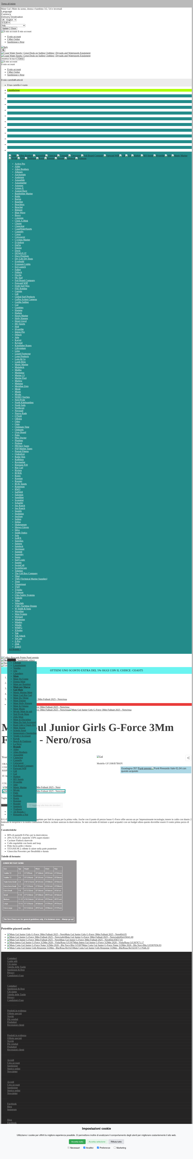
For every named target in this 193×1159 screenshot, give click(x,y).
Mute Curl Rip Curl (22, 695)
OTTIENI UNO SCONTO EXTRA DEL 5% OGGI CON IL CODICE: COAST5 (96, 670)
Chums (18, 223)
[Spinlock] (70, 158)
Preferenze (105, 1147)
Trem (17, 581)
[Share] (188, 758)
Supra (17, 557)
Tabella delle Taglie (16, 967)
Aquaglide (20, 180)
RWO (17, 489)
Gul (16, 305)
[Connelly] (62, 155)
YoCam (18, 638)
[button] (11, 660)
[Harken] (136, 155)
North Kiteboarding (24, 402)
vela (9, 93)
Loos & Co (20, 359)
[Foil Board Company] (92, 155)
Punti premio (32, 657)
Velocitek (19, 603)
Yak (17, 633)
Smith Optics (21, 532)
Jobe (17, 337)
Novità (10, 1016)
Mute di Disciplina (22, 719)
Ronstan (19, 478)
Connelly (19, 231)
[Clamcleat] (51, 155)
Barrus (18, 199)
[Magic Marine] (179, 155)
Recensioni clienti (15, 1025)
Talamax (19, 570)
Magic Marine (21, 364)
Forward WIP (21, 283)
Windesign (20, 619)
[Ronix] (40, 158)
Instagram (12, 1109)
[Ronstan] (49, 158)
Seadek (18, 511)
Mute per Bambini (22, 684)
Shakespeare (21, 524)
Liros (17, 351)
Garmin (18, 291)
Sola (17, 535)
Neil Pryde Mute (21, 714)
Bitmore (18, 210)
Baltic (17, 196)
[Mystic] (13, 158)
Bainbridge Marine (24, 193)
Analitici (89, 1147)
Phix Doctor (20, 437)
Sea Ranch (20, 505)
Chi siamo (12, 964)
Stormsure (19, 549)
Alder (17, 166)
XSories (18, 630)
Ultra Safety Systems (25, 595)
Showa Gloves (22, 527)
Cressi (18, 234)
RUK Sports (21, 484)
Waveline (19, 611)
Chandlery (12, 98)
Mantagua (19, 372)
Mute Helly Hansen (22, 703)
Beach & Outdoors (16, 138)
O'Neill (18, 416)
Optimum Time (22, 427)
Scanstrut (19, 500)
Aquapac (19, 185)
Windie (18, 625)
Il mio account (14, 36)
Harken (18, 313)
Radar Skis (20, 456)
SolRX (18, 538)
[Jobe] (168, 155)
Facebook (12, 1103)
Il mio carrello (7, 80)
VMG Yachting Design (26, 606)
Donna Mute (19, 681)
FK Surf (19, 277)
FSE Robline (21, 288)
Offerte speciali (14, 1013)
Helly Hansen (21, 318)
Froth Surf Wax (22, 286)
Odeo (17, 421)
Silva (17, 530)
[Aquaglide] (39, 155)
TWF (17, 587)
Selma (18, 522)
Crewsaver (20, 237)
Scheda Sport (13, 116)
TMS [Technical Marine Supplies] (31, 579)
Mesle (18, 389)
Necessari (75, 1147)
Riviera (18, 470)
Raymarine (20, 462)
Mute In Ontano (20, 706)
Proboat (18, 443)
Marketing (121, 1147)
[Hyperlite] (159, 155)
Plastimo (19, 440)
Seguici (4, 1114)
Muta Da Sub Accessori (24, 722)
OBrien (18, 418)
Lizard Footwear (23, 353)
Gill (16, 294)
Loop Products (22, 356)
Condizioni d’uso (15, 975)
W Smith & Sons (23, 608)
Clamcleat (19, 226)
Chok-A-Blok (21, 220)
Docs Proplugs (22, 256)
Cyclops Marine (22, 239)
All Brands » (15, 649)
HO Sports (20, 324)
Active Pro (20, 163)
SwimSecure (21, 568)
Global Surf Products (25, 296)
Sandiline (19, 497)
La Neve (11, 144)
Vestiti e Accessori (16, 127)
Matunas (19, 383)
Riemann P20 (21, 465)
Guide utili (12, 961)
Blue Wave (20, 212)
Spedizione (12, 1066)
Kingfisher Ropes (23, 345)
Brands (10, 150)
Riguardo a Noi (20, 814)
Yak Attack (20, 636)
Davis (17, 250)
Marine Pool (21, 378)
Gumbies (19, 307)
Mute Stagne (13, 110)
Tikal (17, 576)
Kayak (10, 133)
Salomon (19, 494)
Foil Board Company (25, 280)
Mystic (18, 394)
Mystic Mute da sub (22, 711)
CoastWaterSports (23, 229)
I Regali (17, 662)
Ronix (18, 475)
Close (13, 28)
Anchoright (20, 174)
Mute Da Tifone (20, 698)
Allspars (19, 172)
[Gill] (122, 155)
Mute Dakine (19, 700)
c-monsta (19, 218)
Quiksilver (20, 454)
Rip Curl (19, 467)
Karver (18, 340)
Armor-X (19, 188)
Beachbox (19, 204)
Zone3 (18, 646)
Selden (18, 519)
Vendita (17, 668)
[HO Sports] (147, 155)
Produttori (12, 1022)
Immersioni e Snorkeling (19, 121)
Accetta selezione (97, 1141)
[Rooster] (60, 158)
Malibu (18, 370)
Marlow (18, 381)
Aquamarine (21, 182)
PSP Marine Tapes (23, 448)
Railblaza (19, 459)
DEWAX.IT (21, 253)
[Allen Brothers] (25, 155)
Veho (17, 600)
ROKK (18, 473)
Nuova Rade (21, 413)
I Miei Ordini (13, 39)
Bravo (18, 215)
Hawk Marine (21, 315)
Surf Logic (20, 560)
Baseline (19, 201)
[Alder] (13, 155)
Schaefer (19, 503)
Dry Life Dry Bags (24, 258)
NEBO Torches (22, 397)
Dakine (18, 248)
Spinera (18, 543)
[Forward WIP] (111, 155)
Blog (9, 1106)
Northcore (19, 408)
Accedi (10, 1060)
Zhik (17, 644)
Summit (18, 551)
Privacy (10, 972)
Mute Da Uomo (20, 679)
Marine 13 (20, 375)
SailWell (19, 492)
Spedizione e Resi (15, 42)
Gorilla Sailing (22, 302)
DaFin (18, 245)
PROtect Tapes (22, 446)
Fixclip (18, 275)
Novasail (19, 410)
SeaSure (19, 516)
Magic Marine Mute (22, 692)
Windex (18, 622)
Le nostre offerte (9, 1030)
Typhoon (19, 592)
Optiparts (19, 429)
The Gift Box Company (26, 573)
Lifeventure (20, 348)
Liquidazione (13, 90)
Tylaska (18, 589)
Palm (17, 435)
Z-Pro (17, 641)
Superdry (19, 554)
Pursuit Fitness (22, 451)
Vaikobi (18, 598)
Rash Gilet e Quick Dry (24, 725)
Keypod (18, 343)
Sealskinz (19, 513)
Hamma (18, 310)
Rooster (18, 481)
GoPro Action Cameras (26, 299)
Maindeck (19, 367)
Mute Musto (19, 708)
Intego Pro (20, 332)
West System (21, 614)
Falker (18, 269)
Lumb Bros (20, 362)
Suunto (18, 562)
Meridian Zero (21, 386)
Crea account (13, 1063)
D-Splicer (19, 242)
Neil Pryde (20, 399)
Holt (17, 326)
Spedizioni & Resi (16, 969)
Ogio (17, 424)
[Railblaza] (30, 158)
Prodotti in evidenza (16, 1010)
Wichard (19, 617)
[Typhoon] (80, 158)
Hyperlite (19, 329)
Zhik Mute (18, 717)
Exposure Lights (22, 264)
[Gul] (128, 155)
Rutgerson (20, 486)
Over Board (20, 432)
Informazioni (7, 980)
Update (5, 28)
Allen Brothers (22, 169)
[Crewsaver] (74, 155)
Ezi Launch (20, 267)
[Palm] (21, 158)
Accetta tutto (77, 1141)
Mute (9, 104)
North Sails (20, 405)
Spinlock (19, 546)
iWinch (18, 334)
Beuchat (19, 207)
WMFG (18, 627)
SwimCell (19, 565)
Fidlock (18, 272)
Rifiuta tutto (116, 1141)
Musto (18, 391)
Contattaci (12, 958)
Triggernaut (20, 584)
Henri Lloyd (21, 321)
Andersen (19, 177)
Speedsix (19, 541)
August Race (21, 191)
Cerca (20, 59)
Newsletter (12, 1071)
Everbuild (19, 261)
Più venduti (12, 1019)
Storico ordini (13, 1068)
